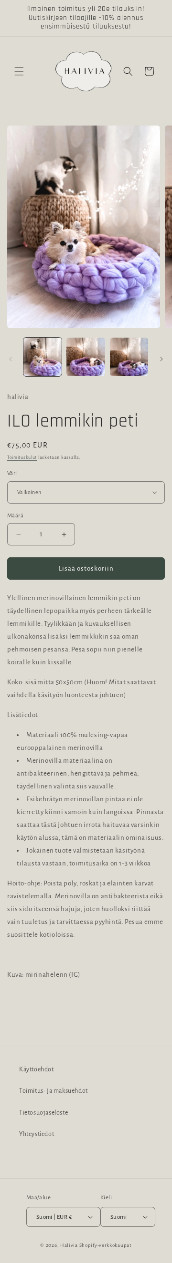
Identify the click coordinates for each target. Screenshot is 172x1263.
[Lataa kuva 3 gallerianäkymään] (129, 357)
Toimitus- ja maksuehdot (53, 1091)
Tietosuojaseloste (43, 1112)
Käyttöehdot (36, 1069)
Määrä (15, 516)
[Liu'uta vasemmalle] (10, 359)
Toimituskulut (22, 457)
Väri (12, 473)
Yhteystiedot (36, 1134)
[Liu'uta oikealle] (161, 359)
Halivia (69, 1245)
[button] (19, 71)
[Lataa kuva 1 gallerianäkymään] (42, 357)
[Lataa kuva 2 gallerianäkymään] (85, 357)
